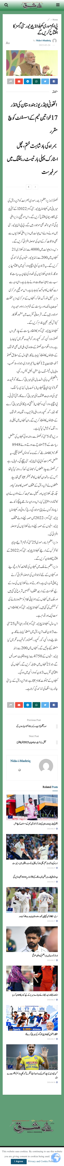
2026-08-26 (51, 1082)
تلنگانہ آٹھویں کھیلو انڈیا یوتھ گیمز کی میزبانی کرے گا (42, 1034)
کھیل (48, 19)
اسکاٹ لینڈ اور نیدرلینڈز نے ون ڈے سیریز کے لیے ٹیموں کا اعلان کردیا (35, 995)
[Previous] (35, 187)
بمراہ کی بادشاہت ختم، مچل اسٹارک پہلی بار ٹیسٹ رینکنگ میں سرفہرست (32, 159)
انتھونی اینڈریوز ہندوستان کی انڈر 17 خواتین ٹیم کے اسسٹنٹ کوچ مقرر (33, 117)
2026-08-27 (51, 829)
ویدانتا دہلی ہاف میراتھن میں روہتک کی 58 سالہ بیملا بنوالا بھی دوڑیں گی (35, 877)
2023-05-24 (44, 45)
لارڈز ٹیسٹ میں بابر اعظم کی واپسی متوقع (45, 956)
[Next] (28, 187)
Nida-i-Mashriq (43, 40)
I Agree (18, 1161)
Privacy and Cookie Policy (41, 1161)
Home (55, 19)
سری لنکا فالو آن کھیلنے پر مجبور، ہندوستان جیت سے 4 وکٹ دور (38, 916)
